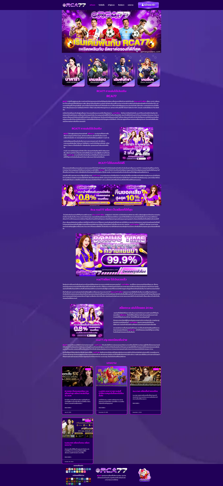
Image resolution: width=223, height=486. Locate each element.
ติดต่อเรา (121, 5)
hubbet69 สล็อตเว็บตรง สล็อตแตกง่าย (77, 443)
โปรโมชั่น (101, 5)
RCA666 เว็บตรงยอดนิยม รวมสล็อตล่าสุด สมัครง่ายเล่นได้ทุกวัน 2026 (77, 393)
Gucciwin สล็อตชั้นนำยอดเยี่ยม (145, 391)
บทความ (130, 5)
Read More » (68, 408)
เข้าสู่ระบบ (111, 5)
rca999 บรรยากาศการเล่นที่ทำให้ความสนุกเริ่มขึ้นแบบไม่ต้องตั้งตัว (111, 393)
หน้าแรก (92, 5)
